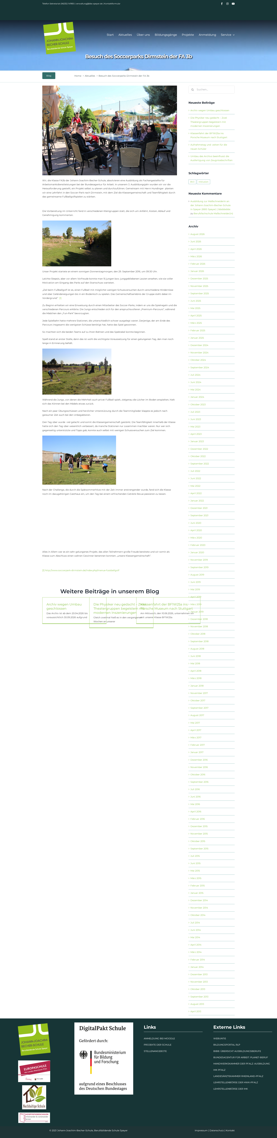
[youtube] (233, 3)
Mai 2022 (195, 485)
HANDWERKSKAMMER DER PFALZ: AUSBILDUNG (241, 1063)
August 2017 (197, 715)
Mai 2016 (195, 804)
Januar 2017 (196, 752)
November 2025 (199, 286)
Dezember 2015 (199, 826)
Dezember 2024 (199, 345)
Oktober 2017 (197, 700)
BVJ (192, 182)
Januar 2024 (197, 397)
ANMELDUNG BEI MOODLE (159, 1038)
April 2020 (196, 530)
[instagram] (227, 3)
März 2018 (195, 678)
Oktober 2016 (197, 774)
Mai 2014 (195, 937)
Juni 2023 (195, 419)
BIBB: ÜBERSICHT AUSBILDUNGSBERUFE (237, 1051)
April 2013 (195, 1011)
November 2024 (199, 352)
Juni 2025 (195, 300)
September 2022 (199, 463)
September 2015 (199, 848)
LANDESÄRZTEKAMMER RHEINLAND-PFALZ (238, 1076)
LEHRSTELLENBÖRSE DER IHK (230, 1088)
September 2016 (199, 781)
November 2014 (199, 907)
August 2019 (197, 574)
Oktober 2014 (197, 915)
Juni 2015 (195, 863)
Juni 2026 (195, 241)
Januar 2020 (197, 552)
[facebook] (222, 3)
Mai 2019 (195, 589)
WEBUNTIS (219, 1038)
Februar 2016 (197, 818)
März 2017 (195, 737)
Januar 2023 (197, 441)
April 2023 (196, 434)
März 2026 (196, 256)
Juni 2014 (195, 930)
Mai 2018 (195, 663)
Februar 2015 (197, 885)
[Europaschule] (34, 1061)
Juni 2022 (195, 478)
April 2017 (195, 730)
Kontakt (230, 1130)
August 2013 (197, 1004)
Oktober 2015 (197, 841)
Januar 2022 (197, 500)
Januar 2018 (197, 685)
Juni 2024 (195, 382)
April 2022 (196, 493)
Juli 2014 (195, 922)
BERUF (264, 1057)
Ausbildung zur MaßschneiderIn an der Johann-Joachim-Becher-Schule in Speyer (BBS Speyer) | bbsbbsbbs (210, 205)
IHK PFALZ (219, 1069)
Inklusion (203, 182)
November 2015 (199, 833)
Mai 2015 (195, 870)
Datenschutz (217, 1130)
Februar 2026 (197, 263)
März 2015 (195, 878)
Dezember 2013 (199, 974)
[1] (60, 298)
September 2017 (199, 707)
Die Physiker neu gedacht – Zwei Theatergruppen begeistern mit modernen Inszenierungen (119, 608)
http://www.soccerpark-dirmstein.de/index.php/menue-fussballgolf (82, 570)
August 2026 (197, 234)
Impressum (201, 1130)
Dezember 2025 (199, 278)
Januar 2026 (197, 271)
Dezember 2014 (199, 900)
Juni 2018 (195, 656)
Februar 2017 (197, 744)
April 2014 (195, 944)
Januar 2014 (197, 967)
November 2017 (199, 693)
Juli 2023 (195, 411)
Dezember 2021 (199, 508)
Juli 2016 (195, 789)
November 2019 (199, 559)
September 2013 (199, 996)
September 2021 (199, 515)
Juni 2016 (195, 796)
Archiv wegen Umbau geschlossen (209, 110)
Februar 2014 (197, 959)
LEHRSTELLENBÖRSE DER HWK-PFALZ (235, 1082)
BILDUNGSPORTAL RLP (226, 1044)
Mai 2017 (195, 722)
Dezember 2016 (199, 759)
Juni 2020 (195, 522)
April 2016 (195, 811)
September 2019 (199, 567)
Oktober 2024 (198, 359)
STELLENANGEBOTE (155, 1051)
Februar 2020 (197, 545)
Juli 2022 (195, 471)
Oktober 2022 (198, 456)
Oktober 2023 (198, 404)
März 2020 (196, 537)
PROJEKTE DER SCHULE (157, 1044)
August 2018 (197, 648)
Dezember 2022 (199, 448)
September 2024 (199, 367)
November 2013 (199, 981)
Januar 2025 (197, 337)
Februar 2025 (197, 330)
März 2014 (195, 952)
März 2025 (196, 322)
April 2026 (196, 249)
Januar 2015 (196, 893)
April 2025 (196, 315)
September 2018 (199, 641)
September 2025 (199, 293)
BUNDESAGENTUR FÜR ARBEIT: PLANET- (236, 1057)
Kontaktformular (112, 3)
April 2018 (195, 670)
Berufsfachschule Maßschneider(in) (213, 213)
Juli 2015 (195, 856)
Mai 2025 (195, 308)
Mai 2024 (195, 389)
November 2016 (199, 767)
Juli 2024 (195, 374)
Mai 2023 (195, 426)
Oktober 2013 (197, 989)
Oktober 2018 (197, 633)
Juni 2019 (195, 582)
